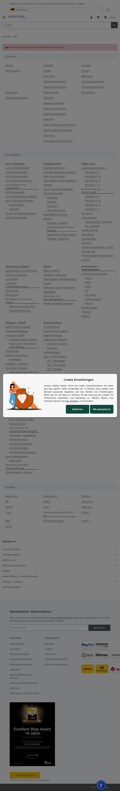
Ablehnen (77, 409)
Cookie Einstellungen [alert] (79, 380)
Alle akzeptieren (102, 409)
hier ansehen (71, 401)
